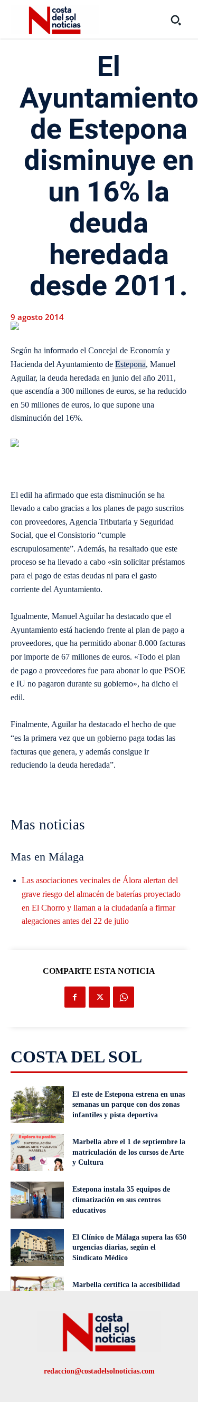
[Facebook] (75, 997)
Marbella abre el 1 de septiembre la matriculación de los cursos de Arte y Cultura (128, 1152)
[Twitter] (99, 997)
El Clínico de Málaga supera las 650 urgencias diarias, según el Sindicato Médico (129, 1247)
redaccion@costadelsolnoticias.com (99, 1371)
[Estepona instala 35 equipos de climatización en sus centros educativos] (37, 1200)
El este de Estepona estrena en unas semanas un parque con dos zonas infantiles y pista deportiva (128, 1104)
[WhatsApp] (123, 997)
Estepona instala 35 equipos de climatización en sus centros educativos (121, 1199)
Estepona (130, 364)
